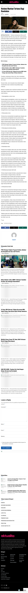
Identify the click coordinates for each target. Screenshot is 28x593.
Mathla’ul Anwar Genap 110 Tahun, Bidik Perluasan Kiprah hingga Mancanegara (13, 340)
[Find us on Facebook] (1, 585)
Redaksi (2, 568)
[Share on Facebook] (8, 32)
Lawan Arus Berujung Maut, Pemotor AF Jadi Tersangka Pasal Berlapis (16, 479)
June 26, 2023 (13, 14)
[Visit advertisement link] (14, 461)
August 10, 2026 (12, 372)
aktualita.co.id (6, 588)
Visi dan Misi (3, 574)
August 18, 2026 (12, 283)
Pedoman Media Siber (5, 577)
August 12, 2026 (12, 343)
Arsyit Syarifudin (5, 253)
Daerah (3, 502)
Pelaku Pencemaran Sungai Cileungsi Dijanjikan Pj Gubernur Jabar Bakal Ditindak (17, 485)
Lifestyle (3, 513)
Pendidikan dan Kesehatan (9, 6)
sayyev (6, 14)
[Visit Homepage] (14, 2)
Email (2, 430)
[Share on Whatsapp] (23, 32)
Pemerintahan (4, 518)
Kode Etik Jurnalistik (5, 579)
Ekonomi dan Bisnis (6, 505)
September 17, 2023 (11, 487)
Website (3, 436)
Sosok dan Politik (5, 526)
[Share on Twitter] (16, 32)
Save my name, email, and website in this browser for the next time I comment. (14, 443)
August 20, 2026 (12, 253)
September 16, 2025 (11, 493)
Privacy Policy (4, 576)
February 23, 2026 (11, 481)
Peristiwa (3, 523)
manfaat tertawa (7, 223)
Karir (2, 570)
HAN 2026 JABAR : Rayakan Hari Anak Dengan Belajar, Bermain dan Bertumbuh (12, 370)
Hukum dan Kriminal (6, 510)
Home (2, 6)
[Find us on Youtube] (6, 585)
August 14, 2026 (12, 313)
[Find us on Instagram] (4, 585)
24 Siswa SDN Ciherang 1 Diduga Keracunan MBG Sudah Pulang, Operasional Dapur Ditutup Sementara (14, 72)
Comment (3, 407)
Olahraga (3, 515)
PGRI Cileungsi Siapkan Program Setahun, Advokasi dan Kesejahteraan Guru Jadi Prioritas (14, 65)
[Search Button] (26, 2)
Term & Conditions (5, 573)
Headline (3, 508)
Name (3, 424)
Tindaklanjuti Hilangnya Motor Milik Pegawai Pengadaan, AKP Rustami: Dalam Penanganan (16, 491)
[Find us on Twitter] (2, 585)
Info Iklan (3, 571)
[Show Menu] (1, 2)
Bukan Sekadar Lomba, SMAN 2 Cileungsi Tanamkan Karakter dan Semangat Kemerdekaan (13, 68)
